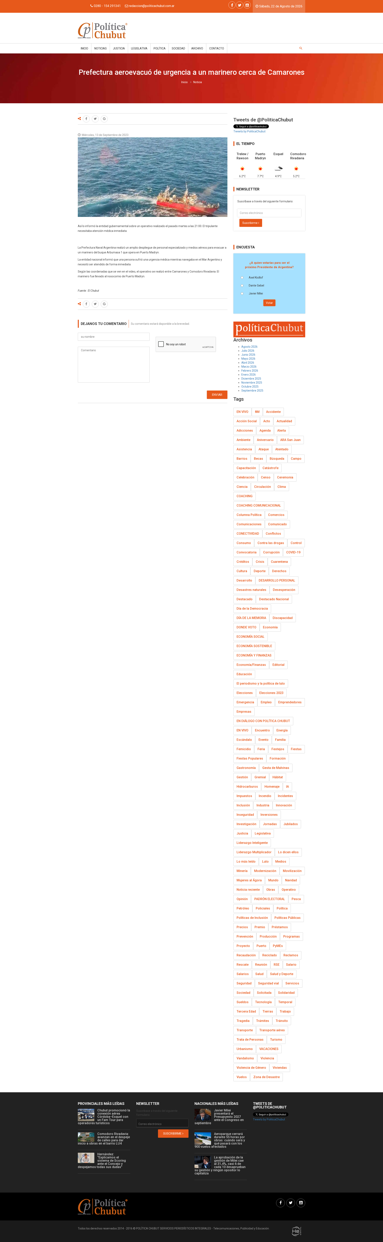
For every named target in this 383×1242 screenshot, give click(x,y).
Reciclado (269, 955)
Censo (265, 477)
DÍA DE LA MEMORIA (251, 618)
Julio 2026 (247, 350)
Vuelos (242, 1077)
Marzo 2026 (249, 366)
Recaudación (246, 955)
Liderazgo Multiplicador (254, 852)
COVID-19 (293, 552)
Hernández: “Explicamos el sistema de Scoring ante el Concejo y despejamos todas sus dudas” (102, 1160)
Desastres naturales (251, 590)
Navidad (291, 880)
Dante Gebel (256, 285)
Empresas (244, 712)
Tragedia (243, 1021)
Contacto (216, 48)
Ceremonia (285, 477)
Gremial (260, 777)
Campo (296, 459)
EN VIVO (242, 412)
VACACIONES (268, 1049)
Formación (278, 758)
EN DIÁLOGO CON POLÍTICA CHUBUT (263, 721)
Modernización (265, 871)
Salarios (243, 974)
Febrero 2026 (249, 370)
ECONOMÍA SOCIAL (251, 637)
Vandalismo (245, 1058)
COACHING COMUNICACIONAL (259, 505)
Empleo (266, 702)
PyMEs (278, 946)
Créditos (243, 562)
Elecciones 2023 (271, 693)
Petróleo (243, 908)
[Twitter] (239, 5)
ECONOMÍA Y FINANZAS (254, 655)
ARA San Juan (290, 440)
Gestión (242, 777)
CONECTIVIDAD (248, 533)
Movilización (292, 871)
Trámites (262, 1021)
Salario (291, 964)
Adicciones (245, 430)
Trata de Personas (250, 1039)
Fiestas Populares (250, 758)
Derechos (279, 571)
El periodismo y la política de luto (261, 683)
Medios (280, 861)
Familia (280, 740)
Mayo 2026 (248, 358)
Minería (242, 871)
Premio (260, 927)
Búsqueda (277, 459)
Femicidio (244, 749)
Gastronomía (246, 768)
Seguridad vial (268, 983)
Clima (281, 487)
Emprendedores (290, 702)
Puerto (261, 946)
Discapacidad (283, 618)
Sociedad (178, 48)
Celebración (245, 477)
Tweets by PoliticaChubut (249, 131)
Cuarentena (279, 562)
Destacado (245, 599)
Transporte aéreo (272, 1030)
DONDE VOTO (246, 627)
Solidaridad (286, 993)
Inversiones (269, 815)
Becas (258, 459)
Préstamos (280, 927)
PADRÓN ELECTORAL (269, 899)
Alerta (281, 430)
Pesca (296, 899)
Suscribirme (250, 222)
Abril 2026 (247, 362)
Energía (282, 730)
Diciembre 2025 (251, 378)
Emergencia (245, 702)
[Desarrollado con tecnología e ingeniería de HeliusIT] (296, 1231)
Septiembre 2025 (252, 390)
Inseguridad (245, 815)
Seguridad (244, 983)
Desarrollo (244, 580)
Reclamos (290, 955)
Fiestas (296, 749)
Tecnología (263, 1002)
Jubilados (290, 824)
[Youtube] (247, 5)
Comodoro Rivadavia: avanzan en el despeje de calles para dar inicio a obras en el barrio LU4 (104, 1138)
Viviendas (280, 1068)
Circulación (262, 487)
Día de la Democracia (252, 608)
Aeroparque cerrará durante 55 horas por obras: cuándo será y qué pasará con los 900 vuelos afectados (219, 1140)
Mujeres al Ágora (249, 880)
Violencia (267, 1058)
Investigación (246, 824)
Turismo (276, 1039)
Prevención (245, 936)
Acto (266, 421)
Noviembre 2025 (251, 382)
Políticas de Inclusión (252, 918)
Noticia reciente (248, 890)
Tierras (268, 1011)
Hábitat (277, 777)
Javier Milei (256, 293)
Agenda (265, 430)
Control (296, 543)
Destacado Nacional (274, 599)
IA (287, 786)
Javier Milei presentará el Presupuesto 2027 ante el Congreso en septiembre (219, 1116)
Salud (259, 974)
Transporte (245, 1030)
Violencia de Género (251, 1068)
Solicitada (264, 993)
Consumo (244, 543)
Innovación (284, 805)
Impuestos (244, 796)
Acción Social (247, 421)
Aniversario (265, 440)
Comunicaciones (249, 524)
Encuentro (262, 730)
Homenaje (272, 786)
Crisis (260, 562)
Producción (268, 936)
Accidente (273, 412)
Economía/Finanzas (251, 665)
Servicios (292, 983)
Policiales (263, 908)
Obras (270, 890)
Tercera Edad (246, 1011)
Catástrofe (270, 468)
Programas (291, 936)
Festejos (277, 749)
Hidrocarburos (247, 786)
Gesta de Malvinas (275, 768)
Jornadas (270, 824)
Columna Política (249, 515)
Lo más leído (246, 861)
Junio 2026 (248, 354)
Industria (263, 805)
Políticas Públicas (287, 918)
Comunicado (277, 524)
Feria (261, 749)
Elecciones (245, 693)
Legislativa (139, 48)
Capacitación (246, 468)
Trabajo (285, 1011)
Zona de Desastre (266, 1077)
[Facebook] (232, 5)
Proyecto (243, 946)
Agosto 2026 (249, 346)
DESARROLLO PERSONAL (277, 580)
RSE (276, 964)
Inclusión (243, 805)
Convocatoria (247, 552)
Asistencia (244, 449)
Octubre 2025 (250, 386)
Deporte (260, 571)
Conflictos (273, 533)
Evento (263, 740)
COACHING (245, 496)
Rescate (243, 964)
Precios (242, 927)
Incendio (265, 796)
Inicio (84, 48)
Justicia (119, 48)
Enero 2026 (248, 374)
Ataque (264, 449)
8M (257, 412)
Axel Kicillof (256, 277)
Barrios (242, 459)
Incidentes (285, 796)
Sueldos (243, 1002)
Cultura (242, 571)
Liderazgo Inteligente (252, 843)
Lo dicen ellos (288, 852)
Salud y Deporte (281, 974)
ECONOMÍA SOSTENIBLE (254, 646)
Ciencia (242, 487)
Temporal (285, 1002)
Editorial (278, 665)
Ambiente (243, 440)
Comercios (276, 515)
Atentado (281, 449)
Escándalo (244, 740)
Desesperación (284, 590)
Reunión (261, 964)
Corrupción (271, 552)
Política (160, 48)
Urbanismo (245, 1049)
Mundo (273, 880)
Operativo (289, 890)
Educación (244, 674)
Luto (265, 861)
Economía (270, 627)
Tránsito (282, 1021)
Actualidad (284, 421)
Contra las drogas (271, 543)
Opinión (242, 899)
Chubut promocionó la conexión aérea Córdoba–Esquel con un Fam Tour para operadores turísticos (104, 1116)
